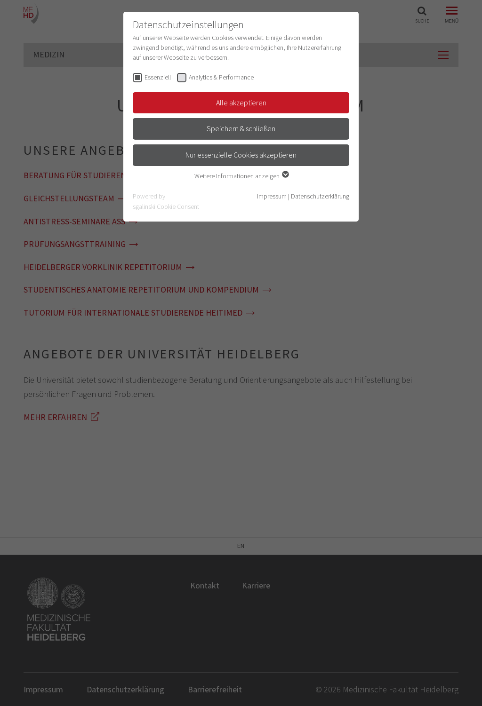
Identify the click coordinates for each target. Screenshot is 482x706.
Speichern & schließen (241, 128)
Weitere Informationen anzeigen (237, 176)
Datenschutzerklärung (320, 196)
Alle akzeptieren (241, 102)
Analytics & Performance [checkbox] (221, 77)
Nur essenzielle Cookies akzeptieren (241, 154)
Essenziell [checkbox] (158, 77)
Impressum (272, 196)
